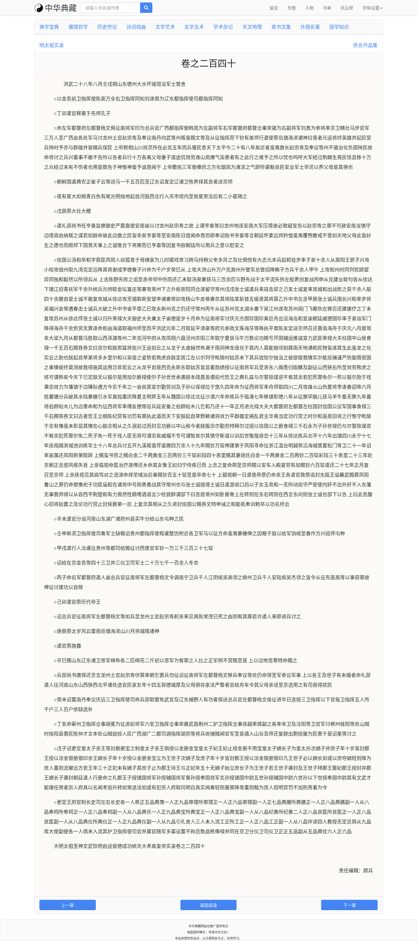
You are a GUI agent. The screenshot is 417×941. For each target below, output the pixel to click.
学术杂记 (223, 26)
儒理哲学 (78, 26)
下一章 (349, 905)
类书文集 (281, 26)
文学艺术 (165, 26)
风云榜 (346, 8)
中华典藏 (61, 7)
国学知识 (339, 26)
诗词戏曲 (136, 26)
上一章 (67, 905)
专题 (291, 8)
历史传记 (107, 26)
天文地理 (252, 26)
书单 (327, 8)
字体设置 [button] (370, 8)
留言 (274, 8)
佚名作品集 (365, 45)
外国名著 (310, 26)
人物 (309, 8)
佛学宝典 (49, 26)
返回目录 (208, 905)
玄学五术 (194, 26)
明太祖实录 (51, 45)
